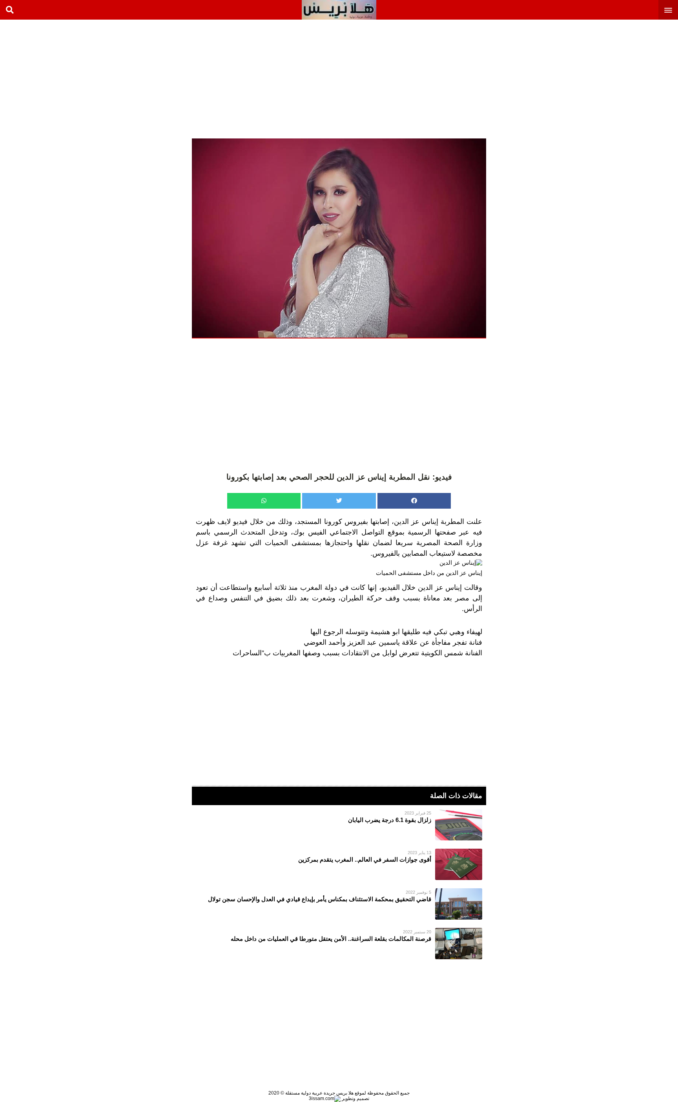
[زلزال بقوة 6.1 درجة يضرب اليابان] (339, 824)
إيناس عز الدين (416, 522)
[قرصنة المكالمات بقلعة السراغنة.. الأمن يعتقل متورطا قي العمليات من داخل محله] (339, 943)
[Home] (339, 10)
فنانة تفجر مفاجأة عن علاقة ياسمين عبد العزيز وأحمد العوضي (393, 642)
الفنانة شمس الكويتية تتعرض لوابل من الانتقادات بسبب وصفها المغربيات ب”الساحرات (357, 653)
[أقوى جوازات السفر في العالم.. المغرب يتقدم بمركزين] (339, 864)
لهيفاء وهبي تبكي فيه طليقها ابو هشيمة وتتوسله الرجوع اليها (396, 632)
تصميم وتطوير (355, 1098)
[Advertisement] (619, 78)
